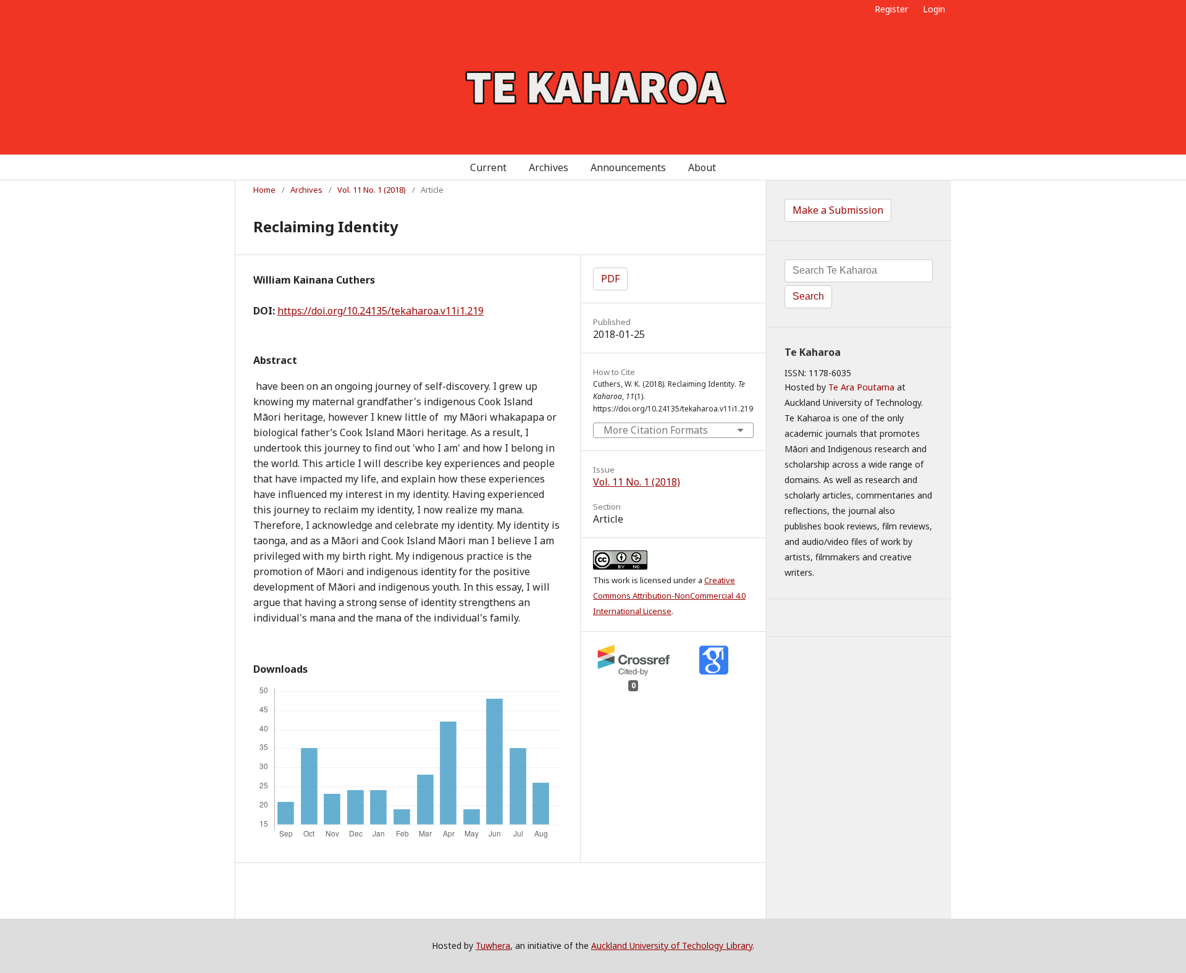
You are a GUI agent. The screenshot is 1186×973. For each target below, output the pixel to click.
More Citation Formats (656, 430)
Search (808, 296)
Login (934, 9)
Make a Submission (838, 210)
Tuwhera (493, 945)
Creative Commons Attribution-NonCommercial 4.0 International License (669, 596)
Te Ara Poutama (861, 387)
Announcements (628, 167)
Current (488, 167)
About (702, 167)
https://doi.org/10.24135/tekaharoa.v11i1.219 (380, 311)
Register (891, 9)
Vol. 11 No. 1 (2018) (371, 189)
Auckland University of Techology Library (671, 945)
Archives (548, 167)
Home (264, 189)
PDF (610, 278)
